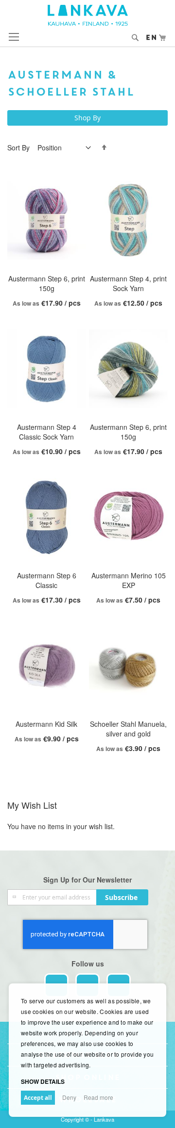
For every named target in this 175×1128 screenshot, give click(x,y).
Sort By (18, 147)
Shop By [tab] (87, 117)
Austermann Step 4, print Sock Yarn (128, 283)
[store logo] (88, 15)
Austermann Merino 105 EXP (128, 580)
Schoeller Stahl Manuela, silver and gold (128, 728)
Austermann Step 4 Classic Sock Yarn (46, 431)
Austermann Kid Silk (46, 724)
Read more (98, 1097)
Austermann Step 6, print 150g (46, 283)
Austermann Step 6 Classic (46, 580)
